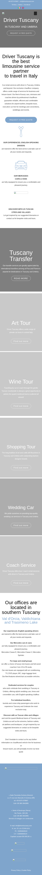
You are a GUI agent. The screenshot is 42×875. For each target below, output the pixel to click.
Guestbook (27, 4)
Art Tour (21, 323)
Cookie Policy (26, 870)
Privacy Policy (15, 870)
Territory (14, 4)
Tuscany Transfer (21, 255)
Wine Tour (21, 382)
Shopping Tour (21, 446)
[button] (35, 13)
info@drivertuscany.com (27, 1)
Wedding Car (21, 507)
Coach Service (21, 565)
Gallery (20, 4)
